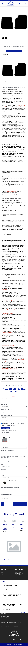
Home (2, 571)
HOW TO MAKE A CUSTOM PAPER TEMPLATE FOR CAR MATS (12, 594)
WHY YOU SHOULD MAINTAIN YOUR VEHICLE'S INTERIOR (12, 605)
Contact (2, 573)
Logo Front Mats (5, 421)
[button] (14, 54)
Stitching (3, 469)
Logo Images (3, 575)
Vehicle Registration (6, 494)
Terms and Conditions (19, 574)
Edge (2, 464)
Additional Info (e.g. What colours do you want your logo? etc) (13, 457)
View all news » (24, 612)
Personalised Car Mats (19, 573)
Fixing (2, 475)
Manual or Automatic (6, 415)
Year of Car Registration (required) (10, 487)
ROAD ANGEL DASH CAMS (10, 585)
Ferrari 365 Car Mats (16, 385)
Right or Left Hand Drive (7, 409)
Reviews (2, 574)
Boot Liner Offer (5, 445)
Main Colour (4, 398)
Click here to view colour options (14, 50)
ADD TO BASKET (20, 503)
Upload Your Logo (5, 428)
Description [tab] (5, 54)
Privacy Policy (17, 575)
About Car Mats (18, 572)
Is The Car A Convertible (7, 450)
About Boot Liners (18, 571)
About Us (2, 572)
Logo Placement (5, 432)
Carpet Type (4, 404)
